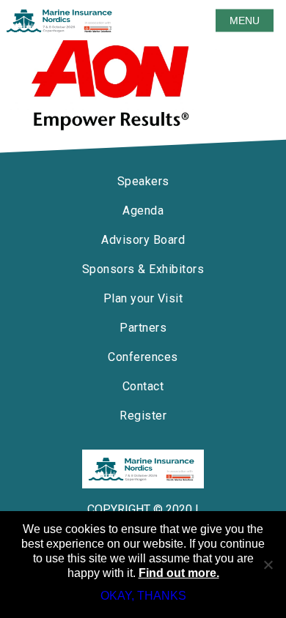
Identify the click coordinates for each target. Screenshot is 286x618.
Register (143, 415)
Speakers (143, 181)
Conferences (143, 357)
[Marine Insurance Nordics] (143, 469)
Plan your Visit (143, 298)
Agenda (143, 210)
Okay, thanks (143, 595)
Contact (143, 386)
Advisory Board (143, 240)
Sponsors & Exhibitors (143, 269)
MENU (245, 20)
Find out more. (179, 573)
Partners (143, 328)
